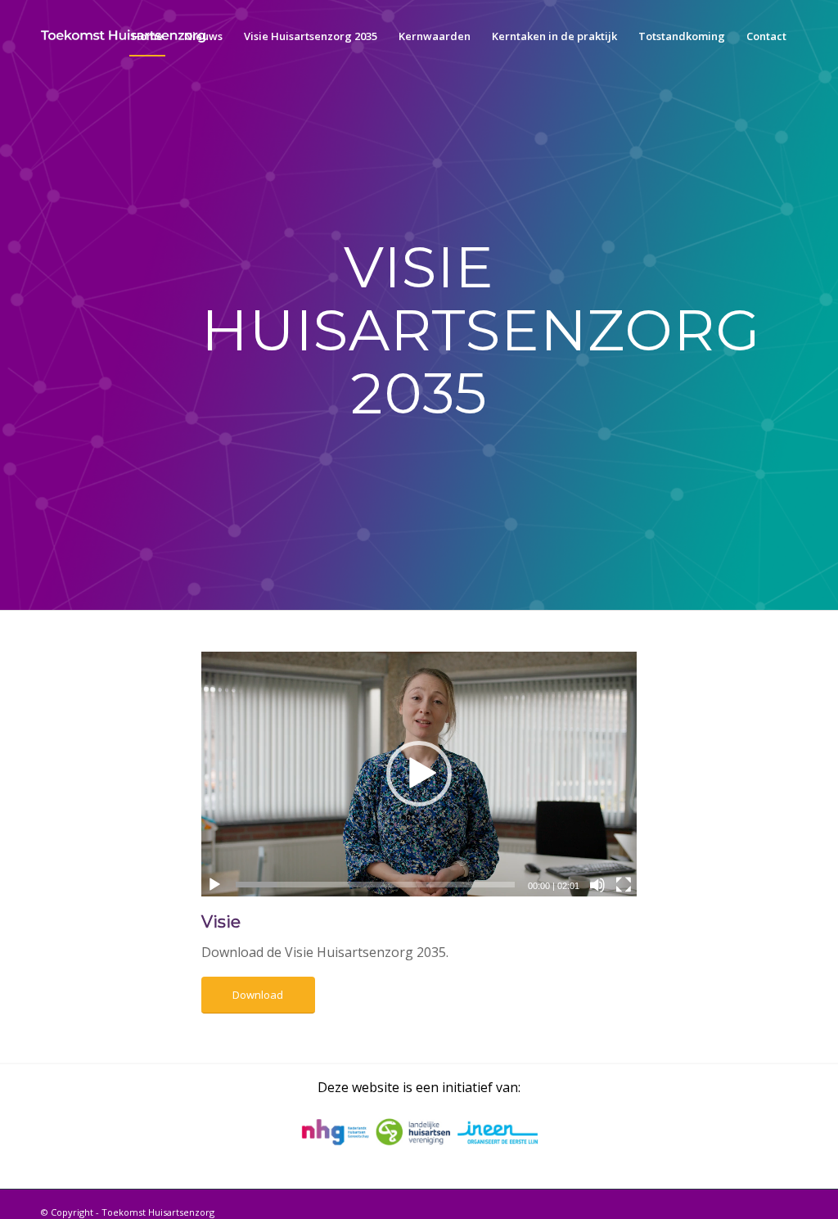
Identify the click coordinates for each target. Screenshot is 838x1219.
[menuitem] (147, 36)
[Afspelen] (214, 885)
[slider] (375, 884)
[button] (419, 773)
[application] (419, 774)
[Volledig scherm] (623, 885)
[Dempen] (597, 885)
